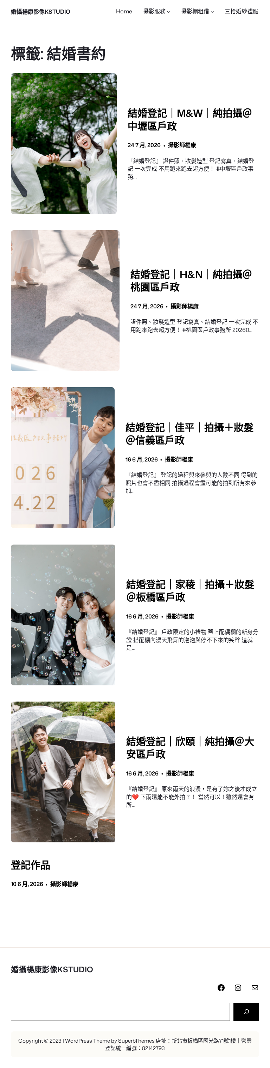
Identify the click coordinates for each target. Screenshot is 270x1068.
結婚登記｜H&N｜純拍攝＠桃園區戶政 (191, 281)
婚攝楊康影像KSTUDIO (40, 11)
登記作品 (30, 865)
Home (124, 11)
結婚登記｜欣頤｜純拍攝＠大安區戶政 (190, 748)
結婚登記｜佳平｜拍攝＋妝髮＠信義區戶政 (189, 434)
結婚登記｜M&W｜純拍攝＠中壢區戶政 (190, 119)
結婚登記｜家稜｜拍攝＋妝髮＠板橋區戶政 (190, 591)
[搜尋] (246, 1012)
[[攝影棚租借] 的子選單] (212, 11)
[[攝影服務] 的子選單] (169, 11)
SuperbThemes (136, 1040)
